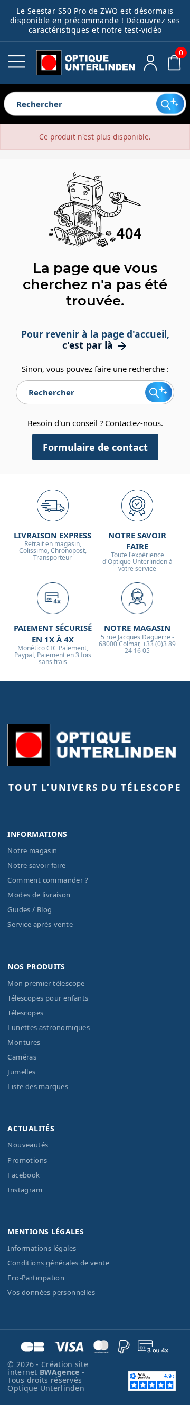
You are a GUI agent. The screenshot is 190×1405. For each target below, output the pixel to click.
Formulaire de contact (95, 447)
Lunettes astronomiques (48, 1027)
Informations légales (41, 1248)
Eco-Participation (35, 1277)
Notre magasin (32, 850)
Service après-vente (40, 924)
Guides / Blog (29, 909)
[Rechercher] (170, 104)
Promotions (27, 1160)
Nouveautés (27, 1145)
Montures (23, 1042)
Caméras (21, 1057)
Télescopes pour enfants (47, 998)
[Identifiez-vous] (151, 62)
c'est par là (95, 345)
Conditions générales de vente (58, 1263)
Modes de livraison (38, 894)
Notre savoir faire (36, 865)
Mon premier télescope (45, 983)
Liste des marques (37, 1086)
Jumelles (21, 1071)
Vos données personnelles (51, 1292)
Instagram (24, 1189)
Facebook (23, 1175)
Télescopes (25, 1012)
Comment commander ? (47, 880)
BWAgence (61, 1372)
